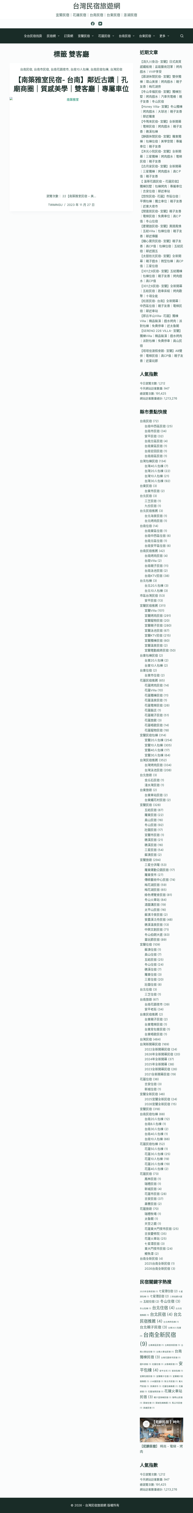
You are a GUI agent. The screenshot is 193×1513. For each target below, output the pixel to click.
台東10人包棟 (154, 665)
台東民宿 (145, 36)
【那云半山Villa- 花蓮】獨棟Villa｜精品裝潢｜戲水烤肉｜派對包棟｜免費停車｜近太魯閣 (161, 321)
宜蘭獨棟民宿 (154, 640)
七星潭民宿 (152, 1244)
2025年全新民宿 (149, 1291)
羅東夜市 (151, 875)
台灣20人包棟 (154, 471)
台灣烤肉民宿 (154, 765)
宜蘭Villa (151, 610)
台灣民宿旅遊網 (96, 6)
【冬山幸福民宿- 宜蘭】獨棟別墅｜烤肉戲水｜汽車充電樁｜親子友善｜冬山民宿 (161, 97)
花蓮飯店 (151, 710)
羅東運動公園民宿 (157, 870)
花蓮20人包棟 (154, 1164)
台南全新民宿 (149, 1258)
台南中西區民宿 (155, 426)
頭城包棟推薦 (163, 1403)
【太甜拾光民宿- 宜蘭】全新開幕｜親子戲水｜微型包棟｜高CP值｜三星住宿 (161, 261)
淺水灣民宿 (152, 785)
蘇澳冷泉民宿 (154, 914)
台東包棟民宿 (149, 655)
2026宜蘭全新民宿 (157, 1104)
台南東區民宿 (154, 446)
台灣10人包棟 (154, 476)
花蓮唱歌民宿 (154, 725)
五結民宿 (151, 810)
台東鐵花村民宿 (155, 800)
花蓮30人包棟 (154, 1154)
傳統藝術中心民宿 (157, 880)
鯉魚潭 (149, 1254)
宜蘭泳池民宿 (154, 630)
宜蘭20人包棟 (154, 740)
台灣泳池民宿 (154, 770)
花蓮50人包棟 (154, 1149)
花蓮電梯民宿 (154, 705)
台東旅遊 (146, 790)
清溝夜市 (155, 1386)
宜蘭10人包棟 (154, 745)
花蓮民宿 (104, 36)
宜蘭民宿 (84, 36)
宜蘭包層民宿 (147, 1376)
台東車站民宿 (154, 795)
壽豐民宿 (151, 1204)
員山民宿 (151, 820)
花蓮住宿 (146, 1079)
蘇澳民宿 (151, 855)
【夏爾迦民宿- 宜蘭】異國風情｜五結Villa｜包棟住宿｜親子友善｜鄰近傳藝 (161, 231)
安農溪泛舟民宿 (155, 919)
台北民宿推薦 (149, 511)
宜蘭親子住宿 (164, 1376)
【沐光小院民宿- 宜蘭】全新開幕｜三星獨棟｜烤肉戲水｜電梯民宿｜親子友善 (161, 156)
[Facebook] (93, 24)
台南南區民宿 (154, 456)
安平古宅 (165, 1371)
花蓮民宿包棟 (149, 1144)
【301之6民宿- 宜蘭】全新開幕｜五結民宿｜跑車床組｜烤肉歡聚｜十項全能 (161, 291)
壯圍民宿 (151, 830)
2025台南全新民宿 (157, 1263)
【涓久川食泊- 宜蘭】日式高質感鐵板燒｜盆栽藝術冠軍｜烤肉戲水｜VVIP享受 (161, 66)
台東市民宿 (152, 491)
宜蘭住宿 (146, 944)
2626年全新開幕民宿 (159, 1054)
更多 (162, 36)
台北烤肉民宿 (154, 521)
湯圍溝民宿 (152, 904)
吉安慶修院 (152, 1234)
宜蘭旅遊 (146, 860)
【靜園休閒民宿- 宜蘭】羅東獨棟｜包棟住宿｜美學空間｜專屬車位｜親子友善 (161, 141)
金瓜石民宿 (152, 780)
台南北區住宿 (154, 541)
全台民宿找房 (33, 36)
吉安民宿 (151, 1199)
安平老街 (151, 1009)
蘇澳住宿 (151, 949)
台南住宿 (146, 526)
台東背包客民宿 (155, 1029)
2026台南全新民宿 (157, 1268)
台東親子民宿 (154, 1019)
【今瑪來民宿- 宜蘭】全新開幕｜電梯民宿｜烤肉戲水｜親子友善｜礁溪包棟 (161, 126)
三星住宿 (151, 979)
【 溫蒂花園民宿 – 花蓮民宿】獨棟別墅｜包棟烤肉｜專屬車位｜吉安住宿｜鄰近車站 (161, 186)
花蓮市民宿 (152, 1194)
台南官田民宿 (154, 451)
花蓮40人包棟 (154, 1169)
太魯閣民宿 (171, 1364)
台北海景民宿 (154, 516)
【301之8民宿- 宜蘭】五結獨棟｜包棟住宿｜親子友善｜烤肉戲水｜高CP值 (161, 276)
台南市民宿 (41, 69)
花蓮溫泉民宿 (154, 700)
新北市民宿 (171, 1381)
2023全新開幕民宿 (157, 1069)
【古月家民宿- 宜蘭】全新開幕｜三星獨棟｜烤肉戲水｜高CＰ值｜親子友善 (160, 171)
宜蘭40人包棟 (154, 750)
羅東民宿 (151, 815)
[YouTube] (100, 24)
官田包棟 (177, 1371)
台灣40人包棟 (154, 466)
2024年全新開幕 (156, 1059)
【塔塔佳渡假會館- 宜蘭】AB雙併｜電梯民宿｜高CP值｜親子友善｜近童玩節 (161, 356)
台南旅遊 (146, 999)
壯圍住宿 (151, 984)
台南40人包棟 (154, 1134)
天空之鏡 (151, 1224)
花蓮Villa (151, 690)
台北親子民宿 (153, 1327)
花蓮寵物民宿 (154, 730)
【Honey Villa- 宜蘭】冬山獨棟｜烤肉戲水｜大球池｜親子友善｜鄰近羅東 (161, 111)
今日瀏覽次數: (149, 383)
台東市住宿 (152, 675)
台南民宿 (125, 36)
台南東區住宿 (154, 531)
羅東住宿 (151, 974)
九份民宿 (151, 506)
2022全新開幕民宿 (157, 1049)
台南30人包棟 (154, 1129)
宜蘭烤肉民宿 (154, 615)
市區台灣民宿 (149, 595)
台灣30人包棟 (154, 481)
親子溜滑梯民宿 (162, 1397)
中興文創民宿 (154, 929)
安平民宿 (151, 436)
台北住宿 (146, 989)
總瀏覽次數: (147, 393)
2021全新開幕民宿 (157, 1074)
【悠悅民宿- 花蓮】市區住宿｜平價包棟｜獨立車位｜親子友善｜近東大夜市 (161, 201)
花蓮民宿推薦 (149, 680)
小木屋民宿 (156, 1381)
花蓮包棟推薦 (170, 1386)
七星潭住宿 (168, 1291)
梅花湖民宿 (152, 885)
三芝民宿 (151, 501)
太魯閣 (149, 1219)
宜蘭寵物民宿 (154, 620)
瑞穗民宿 (151, 1184)
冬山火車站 (152, 900)
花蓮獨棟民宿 (154, 695)
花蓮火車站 (152, 1238)
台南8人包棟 (153, 1124)
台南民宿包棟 (99, 69)
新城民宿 (151, 1189)
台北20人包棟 (154, 585)
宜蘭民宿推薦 (149, 605)
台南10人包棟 (79, 69)
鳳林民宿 (151, 1179)
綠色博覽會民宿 (155, 895)
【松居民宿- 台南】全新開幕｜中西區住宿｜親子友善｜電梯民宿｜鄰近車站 (161, 306)
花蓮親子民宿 (154, 715)
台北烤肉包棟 (171, 1322)
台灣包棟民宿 (149, 461)
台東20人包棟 (154, 660)
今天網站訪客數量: (152, 388)
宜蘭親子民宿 (154, 625)
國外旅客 (145, 1364)
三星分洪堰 (152, 865)
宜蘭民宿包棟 (149, 735)
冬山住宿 (151, 964)
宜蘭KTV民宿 (153, 635)
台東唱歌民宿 (154, 1034)
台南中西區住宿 (155, 536)
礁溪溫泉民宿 (154, 924)
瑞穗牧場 (151, 1214)
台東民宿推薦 (149, 1014)
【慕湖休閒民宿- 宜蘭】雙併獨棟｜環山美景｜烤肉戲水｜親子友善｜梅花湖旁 (161, 81)
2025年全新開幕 (156, 1064)
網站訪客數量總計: (152, 398)
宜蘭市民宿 (152, 835)
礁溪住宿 (151, 969)
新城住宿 (151, 1089)
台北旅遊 (146, 775)
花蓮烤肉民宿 (154, 685)
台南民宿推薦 (149, 551)
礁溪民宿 (151, 840)
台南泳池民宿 (154, 571)
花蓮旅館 (151, 720)
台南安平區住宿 (155, 546)
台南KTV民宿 (153, 576)
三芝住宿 (151, 994)
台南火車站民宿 (165, 1352)
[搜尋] (181, 35)
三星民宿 (151, 850)
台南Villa (151, 561)
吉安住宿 (151, 1084)
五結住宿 (151, 1301)
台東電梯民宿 (154, 1024)
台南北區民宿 (154, 441)
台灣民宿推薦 (149, 760)
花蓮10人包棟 (154, 1159)
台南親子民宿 (154, 566)
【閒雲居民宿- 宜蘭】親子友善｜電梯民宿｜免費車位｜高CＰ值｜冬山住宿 (160, 216)
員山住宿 (151, 954)
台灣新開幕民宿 (150, 1044)
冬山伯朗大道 (154, 935)
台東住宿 (146, 670)
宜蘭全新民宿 (149, 1094)
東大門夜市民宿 (155, 1248)
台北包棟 (146, 581)
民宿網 (51, 36)
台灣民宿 (116, 69)
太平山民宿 (152, 910)
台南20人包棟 (154, 1119)
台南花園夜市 (60, 69)
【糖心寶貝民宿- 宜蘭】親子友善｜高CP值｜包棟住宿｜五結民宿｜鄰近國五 (161, 246)
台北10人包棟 (154, 591)
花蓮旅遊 (146, 1209)
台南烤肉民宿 (154, 556)
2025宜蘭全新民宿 (157, 1099)
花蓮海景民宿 (155, 1391)
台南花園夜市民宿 (171, 1357)
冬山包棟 (145, 1308)
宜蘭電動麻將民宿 (157, 650)
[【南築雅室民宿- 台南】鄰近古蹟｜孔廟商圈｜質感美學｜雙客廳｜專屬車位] (71, 143)
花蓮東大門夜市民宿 (158, 1229)
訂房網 (68, 36)
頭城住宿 (149, 1403)
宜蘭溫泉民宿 (154, 645)
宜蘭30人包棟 (154, 755)
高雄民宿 (149, 1408)
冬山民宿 (151, 825)
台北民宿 (146, 496)
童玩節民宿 (152, 939)
